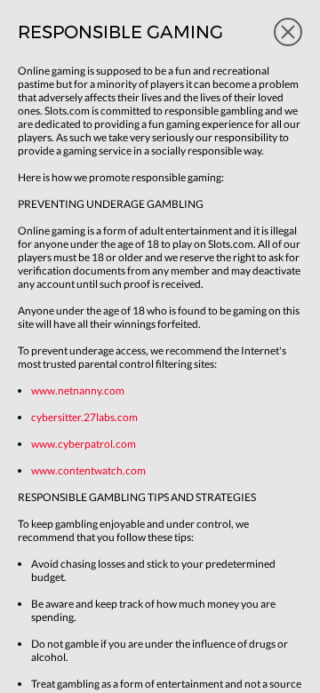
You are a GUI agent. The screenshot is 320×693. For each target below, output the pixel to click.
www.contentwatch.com (88, 470)
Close (288, 32)
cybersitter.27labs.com (84, 417)
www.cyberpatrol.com (83, 443)
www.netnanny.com (77, 390)
